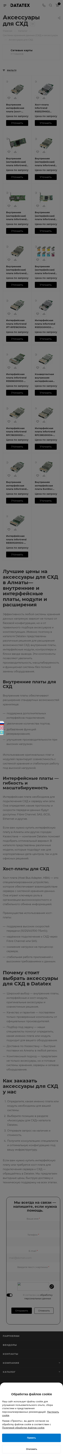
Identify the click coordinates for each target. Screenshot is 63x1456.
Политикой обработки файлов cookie (23, 1427)
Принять (31, 1438)
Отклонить (31, 1449)
